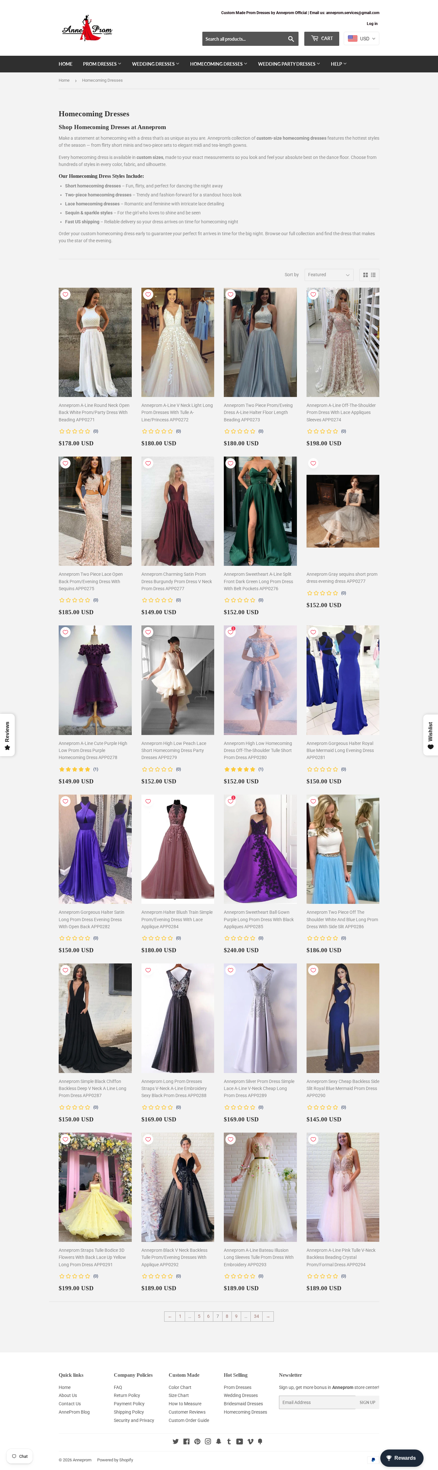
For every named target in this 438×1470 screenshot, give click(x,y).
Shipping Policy (129, 1412)
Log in (372, 23)
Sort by (292, 274)
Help (337, 64)
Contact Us (70, 1403)
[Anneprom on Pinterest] (197, 1442)
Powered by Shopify (115, 1460)
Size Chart (179, 1395)
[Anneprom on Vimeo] (250, 1442)
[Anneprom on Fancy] (260, 1442)
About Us (68, 1395)
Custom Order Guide (189, 1420)
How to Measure (185, 1403)
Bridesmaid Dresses (243, 1403)
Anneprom (82, 1460)
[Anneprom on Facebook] (186, 1442)
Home (65, 64)
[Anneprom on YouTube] (239, 1442)
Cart (326, 38)
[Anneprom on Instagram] (208, 1442)
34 (256, 1316)
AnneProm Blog (74, 1412)
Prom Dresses (100, 64)
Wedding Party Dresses (287, 64)
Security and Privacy (134, 1420)
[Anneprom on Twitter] (176, 1442)
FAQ (118, 1387)
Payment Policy (129, 1403)
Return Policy (127, 1395)
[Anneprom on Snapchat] (218, 1442)
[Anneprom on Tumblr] (229, 1442)
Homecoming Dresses (217, 64)
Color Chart (180, 1387)
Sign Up (367, 1402)
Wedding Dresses (154, 64)
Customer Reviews (187, 1412)
